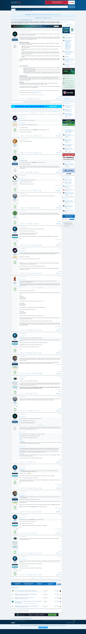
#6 (60, 193)
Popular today (13, 11)
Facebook (66, 24)
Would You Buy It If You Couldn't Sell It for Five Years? (69, 206)
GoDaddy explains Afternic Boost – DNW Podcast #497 (27, 606)
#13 (60, 376)
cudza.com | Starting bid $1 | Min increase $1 (69, 87)
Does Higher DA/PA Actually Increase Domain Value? (69, 149)
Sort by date (55, 110)
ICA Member (14, 237)
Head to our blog (38, 92)
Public (46, 17)
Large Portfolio (15, 125)
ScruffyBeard (70, 62)
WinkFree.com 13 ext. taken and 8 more (69, 80)
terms (58, 625)
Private (49, 17)
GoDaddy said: (22, 118)
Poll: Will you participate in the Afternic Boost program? (25, 590)
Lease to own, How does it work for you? (69, 65)
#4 (60, 156)
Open (41, 17)
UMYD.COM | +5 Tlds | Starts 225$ (69, 78)
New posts (18, 11)
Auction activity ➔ (66, 76)
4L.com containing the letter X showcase (69, 145)
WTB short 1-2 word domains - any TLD (68, 182)
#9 (60, 248)
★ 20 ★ (15, 503)
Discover (17, 9)
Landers (34, 9)
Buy (26, 9)
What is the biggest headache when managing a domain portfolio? (69, 130)
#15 (60, 414)
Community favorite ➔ (67, 161)
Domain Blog (26, 595)
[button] (20, 10)
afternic (22, 23)
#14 (60, 396)
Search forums (30, 11)
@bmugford (22, 441)
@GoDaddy (21, 378)
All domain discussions (24, 11)
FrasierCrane (17, 603)
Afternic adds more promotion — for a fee (25, 597)
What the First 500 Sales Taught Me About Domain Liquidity (69, 164)
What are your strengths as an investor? (69, 106)
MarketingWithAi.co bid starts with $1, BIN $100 (69, 82)
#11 (60, 333)
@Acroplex (22, 453)
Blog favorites (66, 198)
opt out (38, 86)
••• (41, 98)
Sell (29, 9)
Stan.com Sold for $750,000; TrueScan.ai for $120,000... (69, 135)
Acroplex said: (22, 446)
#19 (60, 536)
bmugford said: (22, 416)
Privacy (70, 620)
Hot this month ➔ (66, 177)
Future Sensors (17, 591)
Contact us (44, 620)
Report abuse (52, 620)
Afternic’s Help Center (45, 90)
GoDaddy (13, 23)
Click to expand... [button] (40, 287)
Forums (13, 9)
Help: (44, 17)
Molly (58, 598)
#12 (60, 356)
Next (60, 113)
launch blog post (34, 90)
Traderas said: (22, 158)
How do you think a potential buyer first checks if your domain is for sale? (68, 99)
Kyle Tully (69, 54)
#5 (60, 175)
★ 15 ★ (15, 239)
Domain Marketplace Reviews (28, 591)
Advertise (48, 620)
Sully (69, 166)
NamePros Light (17, 620)
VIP (14, 41)
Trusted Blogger (15, 502)
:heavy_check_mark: (12, 363)
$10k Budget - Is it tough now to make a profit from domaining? (69, 60)
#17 (60, 491)
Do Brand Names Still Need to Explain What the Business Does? (69, 52)
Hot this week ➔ (66, 127)
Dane (58, 602)
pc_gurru (70, 57)
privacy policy (54, 625)
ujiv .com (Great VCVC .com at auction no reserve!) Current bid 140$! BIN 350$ (69, 85)
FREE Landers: (37, 17)
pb (58, 606)
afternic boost (25, 23)
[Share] (59, 32)
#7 (60, 211)
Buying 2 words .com (68, 179)
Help (72, 620)
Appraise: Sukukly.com (69, 37)
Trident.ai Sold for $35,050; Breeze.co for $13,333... (69, 140)
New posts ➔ (65, 35)
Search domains (71, 6)
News (22, 9)
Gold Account (15, 124)
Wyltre (69, 38)
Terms (67, 620)
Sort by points (59, 110)
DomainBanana (71, 212)
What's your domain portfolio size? (68, 110)
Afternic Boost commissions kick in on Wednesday (27, 594)
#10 (60, 276)
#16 (60, 465)
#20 (60, 556)
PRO (14, 341)
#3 (60, 139)
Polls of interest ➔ (66, 103)
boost (32, 603)
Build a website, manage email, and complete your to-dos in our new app (43, 14)
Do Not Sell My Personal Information (60, 620)
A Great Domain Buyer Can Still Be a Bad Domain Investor (69, 201)
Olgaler (68, 49)
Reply (60, 96)
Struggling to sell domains (69, 189)
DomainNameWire (17, 595)
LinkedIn (71, 24)
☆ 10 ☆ (15, 147)
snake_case (57, 591)
